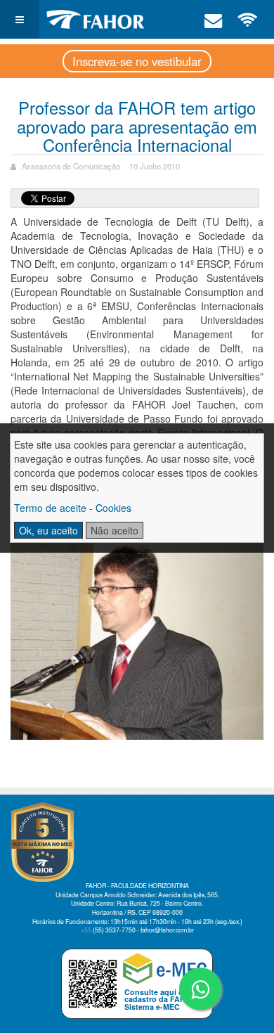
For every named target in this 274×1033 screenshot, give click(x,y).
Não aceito (114, 530)
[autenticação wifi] (248, 19)
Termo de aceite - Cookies (72, 508)
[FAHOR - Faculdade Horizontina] (95, 19)
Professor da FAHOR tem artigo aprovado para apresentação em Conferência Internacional (137, 126)
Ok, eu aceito (48, 530)
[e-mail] (214, 19)
